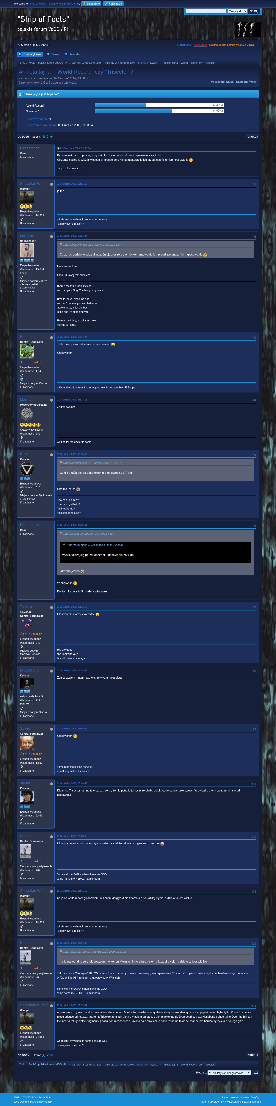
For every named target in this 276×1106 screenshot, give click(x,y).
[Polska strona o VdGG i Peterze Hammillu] (22, 379)
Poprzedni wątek (222, 81)
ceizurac (27, 236)
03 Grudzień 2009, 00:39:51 (72, 525)
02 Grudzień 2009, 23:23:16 (72, 399)
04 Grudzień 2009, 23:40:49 (72, 783)
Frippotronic (29, 670)
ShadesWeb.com (43, 1101)
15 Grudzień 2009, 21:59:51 (72, 1005)
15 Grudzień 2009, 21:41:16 (72, 890)
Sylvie (153, 62)
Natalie (25, 836)
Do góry (23, 1055)
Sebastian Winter (34, 184)
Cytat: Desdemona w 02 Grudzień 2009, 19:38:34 (92, 244)
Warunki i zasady (240, 1097)
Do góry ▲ (256, 1097)
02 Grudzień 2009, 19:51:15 (72, 183)
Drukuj (253, 137)
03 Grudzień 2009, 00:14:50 (72, 454)
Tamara (26, 607)
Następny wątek (246, 81)
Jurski (25, 783)
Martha (25, 399)
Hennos (26, 337)
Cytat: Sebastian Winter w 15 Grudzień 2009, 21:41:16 (94, 951)
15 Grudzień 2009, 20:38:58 (72, 836)
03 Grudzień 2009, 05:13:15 (72, 607)
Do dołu (23, 137)
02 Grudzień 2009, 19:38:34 (75, 148)
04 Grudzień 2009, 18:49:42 (72, 728)
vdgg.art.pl (200, 45)
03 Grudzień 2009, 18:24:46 (72, 670)
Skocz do (200, 1072)
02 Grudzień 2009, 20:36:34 (72, 236)
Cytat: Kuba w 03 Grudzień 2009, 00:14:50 (88, 533)
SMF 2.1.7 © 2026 (23, 1097)
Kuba (24, 454)
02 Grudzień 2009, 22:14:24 (72, 337)
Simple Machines (43, 1097)
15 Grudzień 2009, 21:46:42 (72, 943)
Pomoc (225, 1097)
